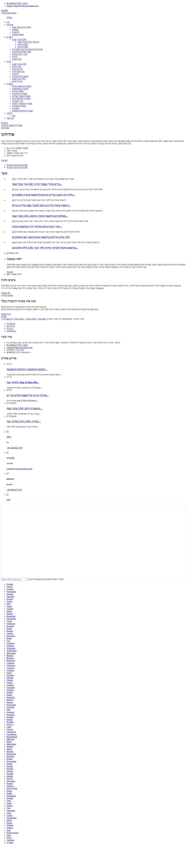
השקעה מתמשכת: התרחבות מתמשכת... (27, 369)
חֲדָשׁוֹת (9, 113)
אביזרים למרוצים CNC (21, 52)
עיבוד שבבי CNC (19, 39)
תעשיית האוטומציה (20, 88)
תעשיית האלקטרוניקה (21, 98)
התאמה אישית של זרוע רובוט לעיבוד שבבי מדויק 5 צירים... (41, 205)
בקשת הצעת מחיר (8, 13)
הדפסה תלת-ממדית (20, 76)
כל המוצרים (8, 319)
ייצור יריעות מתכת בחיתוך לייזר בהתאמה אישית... (37, 226)
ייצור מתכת (16, 66)
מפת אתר (41, 319)
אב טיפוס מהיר (18, 71)
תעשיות (10, 84)
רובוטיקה (16, 108)
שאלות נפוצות (18, 34)
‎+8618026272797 (14, 490)
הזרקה (14, 56)
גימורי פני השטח (18, 79)
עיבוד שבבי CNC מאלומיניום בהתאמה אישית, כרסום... (40, 216)
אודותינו (10, 25)
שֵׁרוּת (9, 61)
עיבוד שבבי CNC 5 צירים (28, 42)
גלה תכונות (5, 293)
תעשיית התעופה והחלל (21, 86)
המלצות (15, 29)
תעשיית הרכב (18, 91)
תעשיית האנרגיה (19, 106)
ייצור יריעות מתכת (19, 54)
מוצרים (9, 37)
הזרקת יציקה (17, 69)
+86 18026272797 (15, 448)
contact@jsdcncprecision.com (19, 347)
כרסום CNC (23, 44)
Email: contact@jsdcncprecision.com (22, 6)
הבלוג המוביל (31, 319)
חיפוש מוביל (19, 319)
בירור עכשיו (6, 314)
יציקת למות (16, 59)
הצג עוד (4, 160)
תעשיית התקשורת (20, 93)
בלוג (13, 116)
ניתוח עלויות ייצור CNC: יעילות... (24, 421)
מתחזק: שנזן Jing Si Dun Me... (23, 382)
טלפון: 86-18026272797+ (17, 3)
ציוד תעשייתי (17, 101)
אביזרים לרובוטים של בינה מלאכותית (27, 49)
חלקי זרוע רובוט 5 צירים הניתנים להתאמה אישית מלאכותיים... (43, 194)
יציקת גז (15, 74)
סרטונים (15, 32)
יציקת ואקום (17, 81)
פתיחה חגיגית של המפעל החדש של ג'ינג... (28, 395)
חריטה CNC (23, 47)
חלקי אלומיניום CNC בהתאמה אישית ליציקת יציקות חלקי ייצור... (45, 247)
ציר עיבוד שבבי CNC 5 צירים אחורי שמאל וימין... (37, 184)
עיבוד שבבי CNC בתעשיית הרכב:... (25, 408)
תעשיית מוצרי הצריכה (21, 96)
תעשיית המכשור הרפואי (22, 103)
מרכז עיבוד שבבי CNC (21, 27)
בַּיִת (8, 22)
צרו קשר (10, 118)
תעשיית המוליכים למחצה (22, 111)
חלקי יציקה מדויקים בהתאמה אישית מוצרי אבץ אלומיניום (41, 237)
